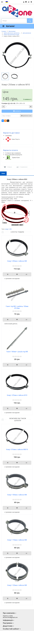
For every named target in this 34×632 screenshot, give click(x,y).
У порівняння (23, 167)
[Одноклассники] (5, 121)
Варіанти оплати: (10, 150)
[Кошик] (31, 2)
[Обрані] (26, 2)
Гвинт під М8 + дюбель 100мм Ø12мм (17, 307)
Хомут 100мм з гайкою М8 (17, 495)
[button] (7, 2)
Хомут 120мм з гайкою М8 (17, 585)
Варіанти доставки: (11, 133)
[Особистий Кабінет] (23, 2)
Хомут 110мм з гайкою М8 (17, 540)
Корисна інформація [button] (2, 2)
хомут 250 (8, 229)
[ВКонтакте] (3, 121)
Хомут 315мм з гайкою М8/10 (17, 449)
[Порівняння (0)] (28, 2)
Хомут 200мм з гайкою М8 (17, 261)
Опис (3, 173)
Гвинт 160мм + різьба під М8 (17, 352)
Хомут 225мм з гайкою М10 (17, 395)
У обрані (9, 167)
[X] (8, 121)
